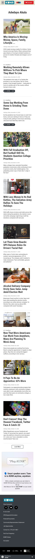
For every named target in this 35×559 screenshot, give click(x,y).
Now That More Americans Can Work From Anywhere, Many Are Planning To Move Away (16, 337)
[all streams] (32, 557)
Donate (29, 2)
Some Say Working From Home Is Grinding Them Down (15, 105)
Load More (17, 447)
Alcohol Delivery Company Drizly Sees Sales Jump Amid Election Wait (16, 288)
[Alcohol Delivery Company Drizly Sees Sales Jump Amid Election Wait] (16, 275)
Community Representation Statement (13, 522)
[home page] (8, 500)
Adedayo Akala (6, 46)
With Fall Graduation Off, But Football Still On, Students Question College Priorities (17, 154)
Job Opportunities (8, 526)
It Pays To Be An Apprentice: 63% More (14, 379)
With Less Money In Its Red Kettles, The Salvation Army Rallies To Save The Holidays (17, 201)
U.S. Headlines (7, 64)
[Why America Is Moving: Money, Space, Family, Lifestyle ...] (16, 26)
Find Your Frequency (8, 533)
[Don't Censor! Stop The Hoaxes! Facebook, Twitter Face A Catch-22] (16, 408)
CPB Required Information (10, 515)
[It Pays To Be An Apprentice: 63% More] (16, 367)
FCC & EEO (6, 540)
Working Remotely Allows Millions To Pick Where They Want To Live (16, 70)
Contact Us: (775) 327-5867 (10, 529)
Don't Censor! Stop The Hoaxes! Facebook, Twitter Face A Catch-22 (16, 422)
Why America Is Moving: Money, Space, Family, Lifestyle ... (15, 39)
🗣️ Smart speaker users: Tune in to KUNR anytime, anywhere (17, 474)
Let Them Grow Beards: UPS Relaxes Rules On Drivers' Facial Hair (15, 245)
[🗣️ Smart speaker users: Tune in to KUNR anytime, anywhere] (17, 461)
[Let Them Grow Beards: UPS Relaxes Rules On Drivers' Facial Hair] (16, 231)
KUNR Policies (7, 537)
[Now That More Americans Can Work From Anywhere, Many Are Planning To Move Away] (16, 319)
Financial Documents (9, 518)
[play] (3, 557)
